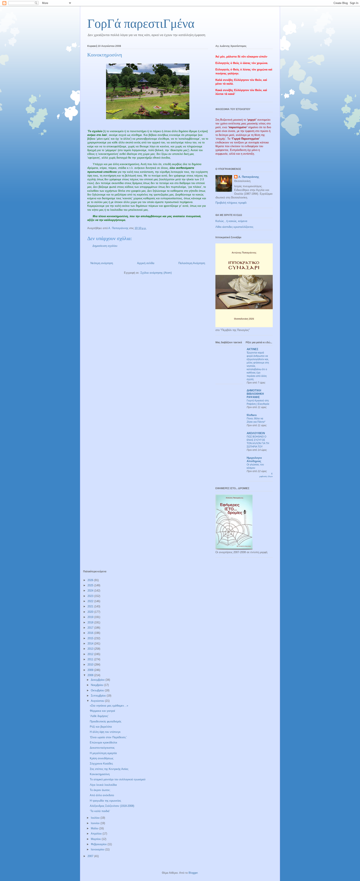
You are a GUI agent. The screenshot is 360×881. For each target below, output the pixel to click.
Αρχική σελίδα (145, 263)
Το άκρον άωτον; (100, 790)
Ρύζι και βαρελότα (101, 726)
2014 (91, 643)
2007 (91, 856)
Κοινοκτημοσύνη (100, 774)
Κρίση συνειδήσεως (101, 758)
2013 (91, 648)
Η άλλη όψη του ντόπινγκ (105, 731)
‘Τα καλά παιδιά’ (100, 811)
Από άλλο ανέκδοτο (102, 795)
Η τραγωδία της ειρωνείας (105, 800)
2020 (91, 611)
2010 (91, 664)
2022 (91, 601)
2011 (91, 659)
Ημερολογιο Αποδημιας (254, 459)
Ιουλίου (95, 817)
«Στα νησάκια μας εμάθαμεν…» (109, 705)
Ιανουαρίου (98, 849)
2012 (91, 654)
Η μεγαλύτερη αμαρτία (103, 753)
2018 (91, 622)
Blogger (193, 872)
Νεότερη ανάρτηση (101, 263)
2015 (91, 638)
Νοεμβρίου (97, 685)
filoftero (252, 415)
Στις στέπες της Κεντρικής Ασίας (109, 769)
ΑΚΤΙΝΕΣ (252, 349)
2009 (91, 670)
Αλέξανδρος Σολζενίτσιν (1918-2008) (112, 805)
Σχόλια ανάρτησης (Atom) (156, 272)
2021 (91, 606)
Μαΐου (95, 828)
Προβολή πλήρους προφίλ (231, 202)
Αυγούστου (98, 700)
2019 (91, 617)
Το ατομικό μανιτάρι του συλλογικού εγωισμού (117, 779)
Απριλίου (96, 833)
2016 (91, 632)
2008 (91, 675)
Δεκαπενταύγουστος (102, 747)
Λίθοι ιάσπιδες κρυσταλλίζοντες (234, 226)
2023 (91, 596)
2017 (91, 627)
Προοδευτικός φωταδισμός (105, 721)
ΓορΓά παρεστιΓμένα (140, 23)
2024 (91, 590)
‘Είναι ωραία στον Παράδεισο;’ (108, 737)
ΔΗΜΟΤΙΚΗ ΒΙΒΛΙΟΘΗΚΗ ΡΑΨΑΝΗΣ (255, 394)
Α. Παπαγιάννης (248, 176)
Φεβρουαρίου (99, 844)
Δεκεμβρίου (98, 679)
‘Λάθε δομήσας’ (99, 716)
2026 (91, 580)
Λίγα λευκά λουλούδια (103, 784)
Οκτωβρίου (98, 690)
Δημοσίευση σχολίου (104, 245)
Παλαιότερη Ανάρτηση (191, 263)
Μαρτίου (96, 839)
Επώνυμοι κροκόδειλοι (103, 742)
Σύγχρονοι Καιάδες (101, 763)
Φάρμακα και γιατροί (102, 710)
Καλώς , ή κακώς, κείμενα (231, 221)
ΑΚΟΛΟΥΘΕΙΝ (256, 433)
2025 (91, 585)
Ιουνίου (95, 823)
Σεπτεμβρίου (99, 695)
